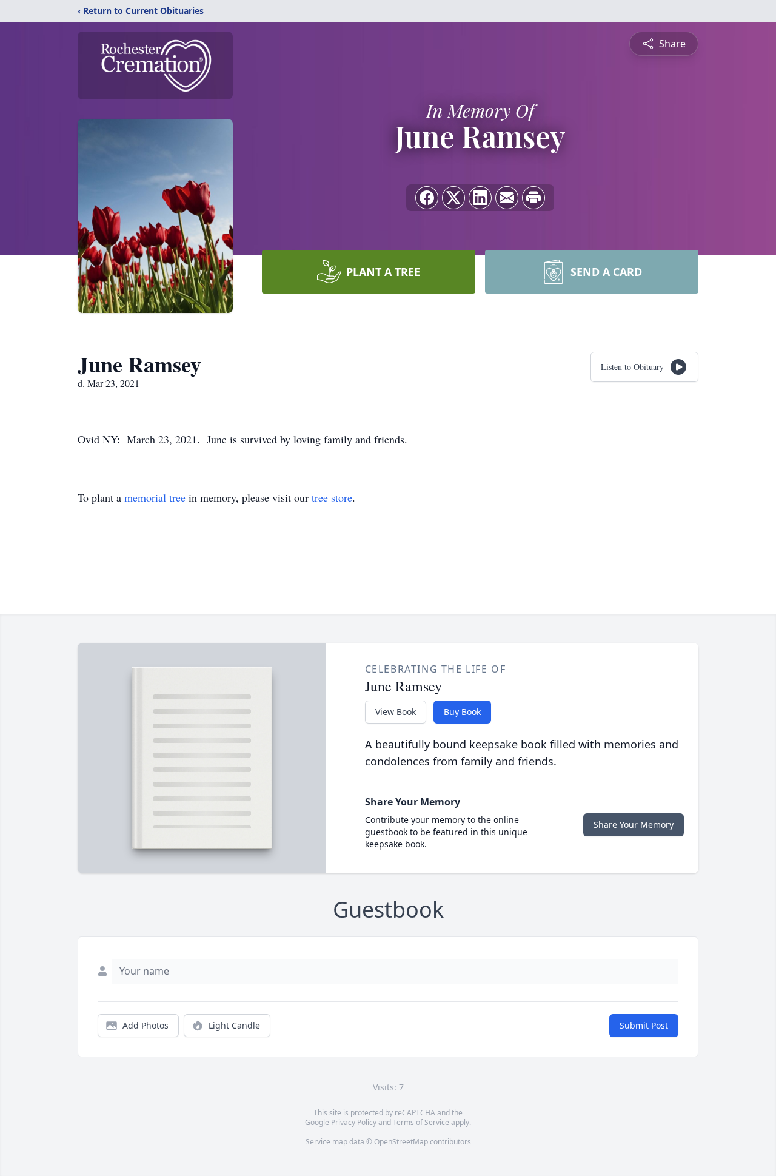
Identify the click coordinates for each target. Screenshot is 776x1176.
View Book (395, 711)
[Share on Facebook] (427, 198)
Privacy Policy (353, 1122)
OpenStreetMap (401, 1142)
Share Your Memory (634, 824)
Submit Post (644, 1025)
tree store (332, 497)
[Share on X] (453, 198)
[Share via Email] (507, 198)
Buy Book (462, 711)
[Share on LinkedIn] (480, 198)
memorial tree (155, 497)
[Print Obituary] (533, 198)
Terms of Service (421, 1122)
